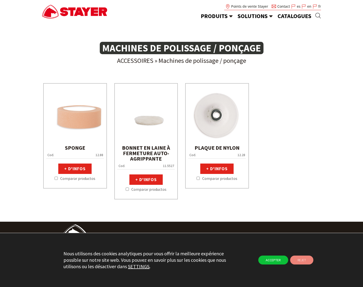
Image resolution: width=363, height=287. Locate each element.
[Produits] (231, 16)
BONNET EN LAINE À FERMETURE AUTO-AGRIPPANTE (146, 153)
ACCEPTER (273, 260)
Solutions (253, 16)
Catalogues (294, 16)
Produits (214, 16)
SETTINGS (138, 266)
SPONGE (75, 147)
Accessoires (135, 60)
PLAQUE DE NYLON (217, 147)
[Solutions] (271, 16)
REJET (302, 260)
